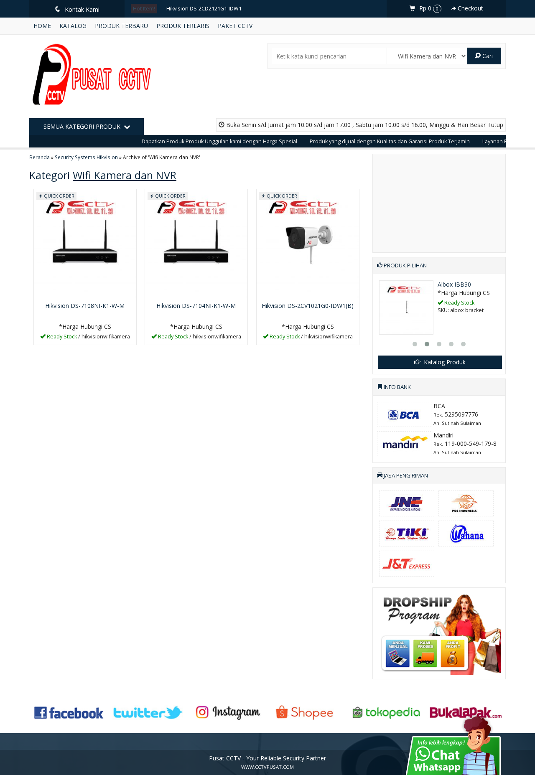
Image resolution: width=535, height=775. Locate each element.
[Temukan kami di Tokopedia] (386, 712)
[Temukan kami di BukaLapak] (466, 712)
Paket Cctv (235, 26)
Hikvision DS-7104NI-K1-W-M (196, 306)
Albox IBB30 (454, 284)
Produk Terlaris (182, 26)
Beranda (39, 157)
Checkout (469, 8)
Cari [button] (487, 56)
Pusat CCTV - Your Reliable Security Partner (267, 758)
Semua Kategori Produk (82, 126)
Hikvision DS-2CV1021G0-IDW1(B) (308, 306)
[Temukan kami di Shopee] (307, 712)
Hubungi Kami (87, 338)
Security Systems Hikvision (86, 157)
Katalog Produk (444, 362)
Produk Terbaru (121, 26)
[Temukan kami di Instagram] (228, 712)
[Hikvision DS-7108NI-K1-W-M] (85, 243)
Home (42, 26)
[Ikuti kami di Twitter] (148, 712)
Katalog (73, 26)
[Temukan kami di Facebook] (69, 712)
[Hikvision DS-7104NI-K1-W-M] (196, 243)
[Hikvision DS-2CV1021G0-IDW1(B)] (308, 243)
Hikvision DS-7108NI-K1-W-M (85, 306)
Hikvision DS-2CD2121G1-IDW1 (204, 8)
